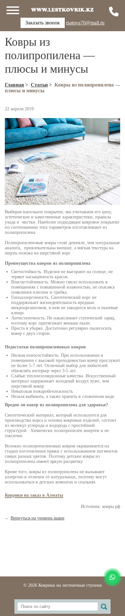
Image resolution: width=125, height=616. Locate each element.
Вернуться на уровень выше (37, 518)
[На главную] (62, 10)
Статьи (39, 84)
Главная (14, 84)
